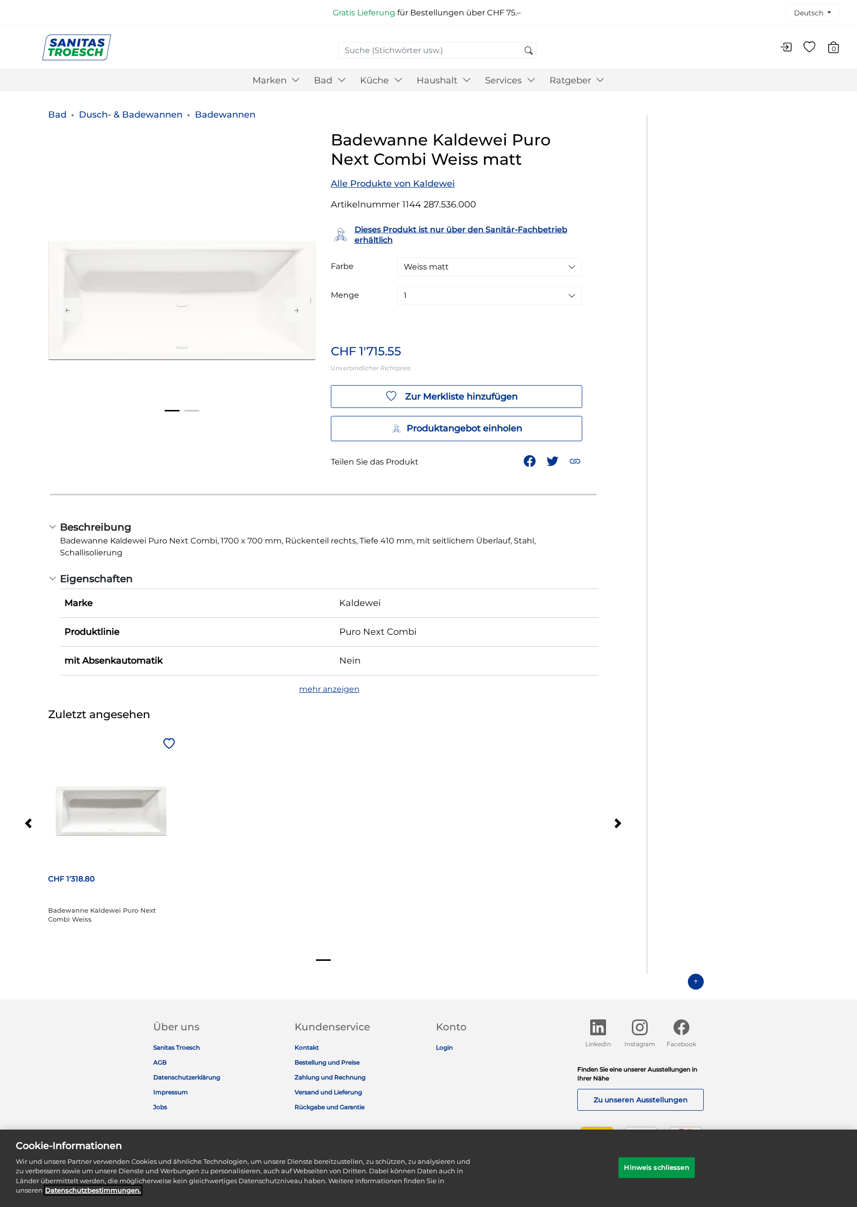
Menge (345, 295)
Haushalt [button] (438, 80)
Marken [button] (270, 80)
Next (296, 310)
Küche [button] (375, 80)
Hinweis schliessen (656, 1167)
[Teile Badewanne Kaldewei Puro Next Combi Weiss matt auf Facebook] (530, 460)
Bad (57, 114)
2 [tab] (191, 410)
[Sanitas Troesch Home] (76, 47)
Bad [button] (324, 80)
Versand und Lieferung (328, 1092)
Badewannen (225, 114)
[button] (576, 460)
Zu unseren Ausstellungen (641, 1099)
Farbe (342, 266)
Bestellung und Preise (327, 1062)
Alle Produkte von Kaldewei (393, 183)
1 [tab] (172, 410)
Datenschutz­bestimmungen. (93, 1190)
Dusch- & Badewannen (131, 114)
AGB (160, 1062)
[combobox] (437, 50)
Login (444, 1047)
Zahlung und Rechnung (330, 1077)
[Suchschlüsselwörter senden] (529, 51)
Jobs (160, 1107)
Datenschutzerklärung (186, 1077)
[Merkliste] (809, 48)
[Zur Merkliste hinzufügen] (168, 744)
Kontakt (307, 1047)
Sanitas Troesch (176, 1047)
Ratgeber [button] (572, 80)
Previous (67, 310)
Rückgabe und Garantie (330, 1107)
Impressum (170, 1092)
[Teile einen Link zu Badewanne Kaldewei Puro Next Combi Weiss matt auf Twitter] (553, 460)
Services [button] (504, 80)
